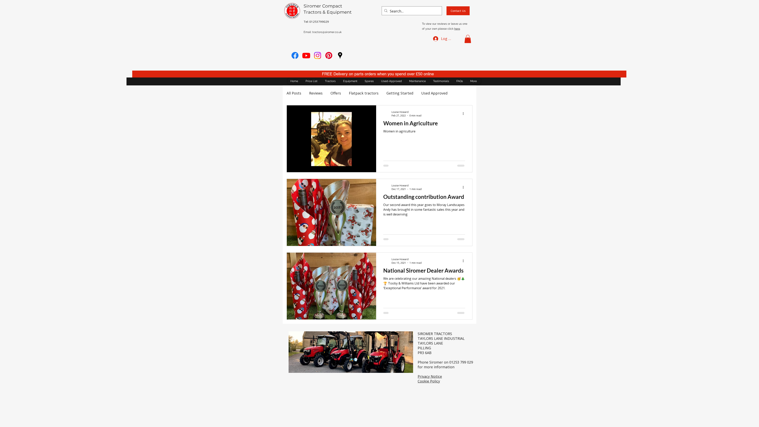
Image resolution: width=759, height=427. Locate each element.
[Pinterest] (328, 55)
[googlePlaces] (340, 55)
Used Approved (434, 93)
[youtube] (306, 55)
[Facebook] (295, 55)
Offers (335, 93)
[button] (467, 39)
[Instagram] (317, 55)
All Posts (294, 93)
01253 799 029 (461, 362)
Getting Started (399, 93)
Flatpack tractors (364, 93)
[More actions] (464, 113)
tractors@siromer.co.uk (327, 32)
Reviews (316, 93)
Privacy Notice (430, 376)
